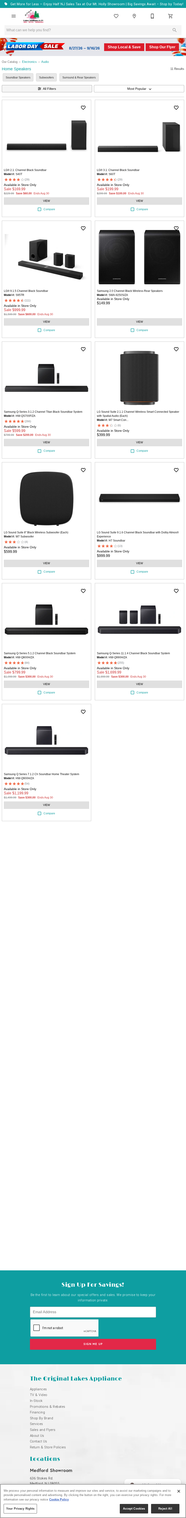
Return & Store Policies (48, 1447)
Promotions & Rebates (47, 1407)
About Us (37, 1436)
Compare (49, 209)
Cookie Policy (59, 1499)
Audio (45, 61)
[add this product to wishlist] (83, 107)
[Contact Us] (152, 16)
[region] (93, 1501)
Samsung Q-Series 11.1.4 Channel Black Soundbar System (133, 653)
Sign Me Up (93, 1344)
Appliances (38, 1389)
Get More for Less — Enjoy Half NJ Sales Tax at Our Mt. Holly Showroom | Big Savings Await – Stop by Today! (96, 4)
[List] (116, 16)
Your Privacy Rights (20, 1508)
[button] (13, 16)
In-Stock (36, 1401)
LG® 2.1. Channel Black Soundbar (25, 170)
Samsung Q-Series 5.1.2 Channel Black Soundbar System (40, 653)
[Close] (179, 1491)
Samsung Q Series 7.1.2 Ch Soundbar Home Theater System (41, 774)
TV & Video (38, 1395)
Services (36, 1424)
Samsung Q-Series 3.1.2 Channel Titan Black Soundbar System (43, 411)
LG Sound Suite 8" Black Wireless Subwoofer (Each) (36, 532)
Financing (37, 1412)
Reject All (165, 1508)
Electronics (29, 61)
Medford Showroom (51, 1470)
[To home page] (33, 16)
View (46, 201)
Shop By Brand (41, 1418)
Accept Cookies (134, 1508)
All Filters (49, 88)
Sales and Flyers (43, 1430)
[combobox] (139, 88)
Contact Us (38, 1441)
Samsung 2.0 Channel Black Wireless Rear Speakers (130, 291)
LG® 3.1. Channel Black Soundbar (118, 170)
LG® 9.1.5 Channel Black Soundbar (26, 291)
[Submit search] (175, 30)
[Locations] (134, 16)
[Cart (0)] (170, 16)
